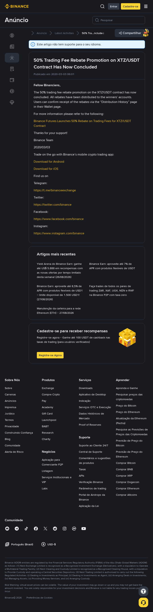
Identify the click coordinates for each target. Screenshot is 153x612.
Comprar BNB (124, 469)
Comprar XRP (124, 475)
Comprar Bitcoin (126, 463)
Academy (47, 407)
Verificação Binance (91, 482)
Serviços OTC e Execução (95, 407)
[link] (12, 35)
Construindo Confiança (19, 432)
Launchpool (49, 420)
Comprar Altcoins (126, 495)
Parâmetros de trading (92, 488)
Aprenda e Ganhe (127, 388)
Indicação (84, 401)
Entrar (113, 6)
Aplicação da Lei (89, 506)
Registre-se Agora (50, 355)
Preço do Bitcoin (126, 405)
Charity (46, 439)
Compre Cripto (51, 394)
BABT (45, 426)
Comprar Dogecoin (127, 482)
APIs (81, 475)
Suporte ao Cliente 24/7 (93, 445)
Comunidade (12, 445)
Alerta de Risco (14, 452)
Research (48, 432)
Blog (7, 439)
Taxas (82, 469)
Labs (45, 488)
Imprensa (10, 407)
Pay (44, 401)
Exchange (48, 388)
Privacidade (12, 426)
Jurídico (10, 413)
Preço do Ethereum (128, 412)
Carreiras (10, 394)
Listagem (47, 471)
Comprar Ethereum (127, 488)
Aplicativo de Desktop (92, 394)
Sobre (8, 388)
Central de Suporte (90, 452)
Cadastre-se (130, 6)
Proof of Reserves (90, 424)
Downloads (86, 388)
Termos (9, 420)
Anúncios (10, 401)
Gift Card (47, 413)
